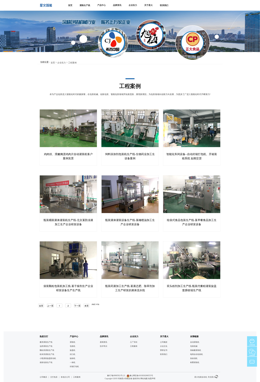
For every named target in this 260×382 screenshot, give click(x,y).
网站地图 (144, 378)
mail (252, 362)
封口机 (72, 354)
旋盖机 (72, 350)
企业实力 (61, 62)
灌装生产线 (85, 5)
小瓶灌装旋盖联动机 (48, 358)
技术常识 (103, 346)
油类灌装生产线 (46, 346)
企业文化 (163, 346)
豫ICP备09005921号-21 (116, 375)
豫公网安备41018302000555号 (141, 375)
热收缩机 (193, 358)
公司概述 (163, 342)
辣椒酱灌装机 (195, 350)
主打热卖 (53, 377)
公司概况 (43, 377)
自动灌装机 (194, 342)
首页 (70, 5)
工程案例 (72, 62)
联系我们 (164, 5)
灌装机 (72, 342)
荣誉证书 (163, 350)
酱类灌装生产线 (46, 342)
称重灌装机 (194, 362)
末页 (86, 305)
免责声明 (151, 378)
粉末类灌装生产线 (47, 354)
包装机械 (193, 346)
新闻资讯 (103, 342)
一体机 (72, 362)
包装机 (72, 346)
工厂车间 (133, 342)
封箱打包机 (74, 366)
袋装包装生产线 (46, 362)
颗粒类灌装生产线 (47, 350)
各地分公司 (65, 377)
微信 (252, 341)
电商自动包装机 (196, 354)
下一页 (77, 305)
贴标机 (72, 358)
